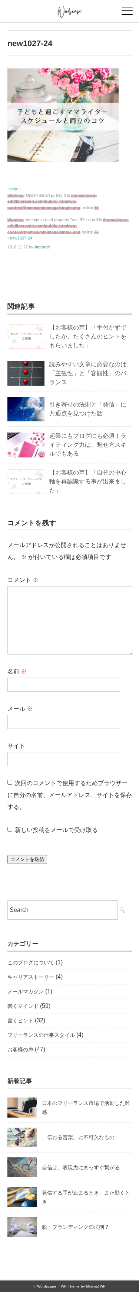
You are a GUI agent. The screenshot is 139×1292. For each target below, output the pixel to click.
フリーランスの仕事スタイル (41, 1035)
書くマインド (23, 1006)
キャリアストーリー (30, 977)
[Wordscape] (69, 9)
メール (20, 709)
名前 (17, 671)
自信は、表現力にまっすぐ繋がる (81, 1167)
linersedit (42, 247)
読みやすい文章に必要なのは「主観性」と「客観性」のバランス (87, 373)
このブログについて (30, 962)
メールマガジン (25, 991)
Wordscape (46, 1286)
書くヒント (20, 1020)
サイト (16, 746)
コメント (23, 580)
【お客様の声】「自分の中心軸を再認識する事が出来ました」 (87, 481)
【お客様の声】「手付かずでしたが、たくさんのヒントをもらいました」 (87, 336)
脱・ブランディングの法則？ (75, 1227)
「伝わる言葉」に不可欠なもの (78, 1137)
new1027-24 (21, 238)
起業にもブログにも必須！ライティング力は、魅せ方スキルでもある (87, 445)
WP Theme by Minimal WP (83, 1286)
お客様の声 (20, 1049)
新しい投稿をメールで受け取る (56, 830)
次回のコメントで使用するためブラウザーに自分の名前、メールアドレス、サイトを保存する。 (69, 795)
